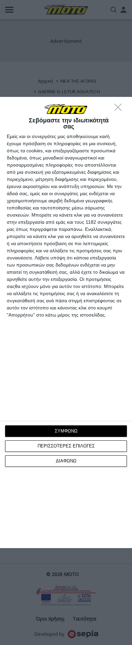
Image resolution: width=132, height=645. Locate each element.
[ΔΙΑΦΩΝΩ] (119, 109)
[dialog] (66, 322)
